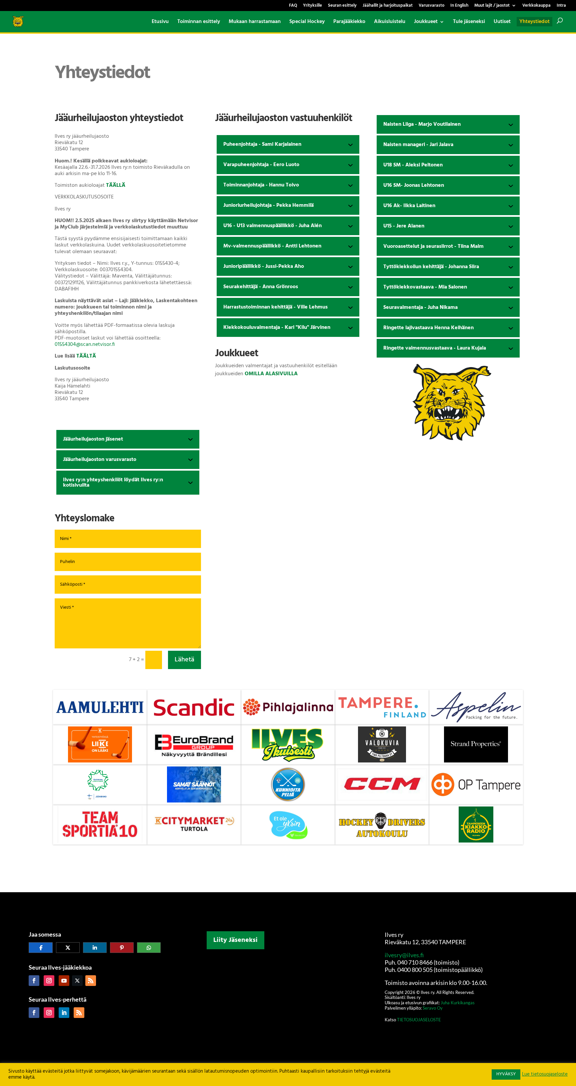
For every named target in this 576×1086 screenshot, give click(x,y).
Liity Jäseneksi (235, 940)
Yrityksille (312, 6)
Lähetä (184, 659)
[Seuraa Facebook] (34, 980)
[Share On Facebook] (40, 948)
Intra (561, 6)
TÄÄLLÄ (115, 185)
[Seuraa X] (77, 980)
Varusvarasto (431, 6)
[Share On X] (67, 948)
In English (459, 6)
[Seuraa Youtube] (64, 980)
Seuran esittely (342, 6)
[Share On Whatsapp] (148, 948)
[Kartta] (288, 1004)
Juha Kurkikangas (458, 1002)
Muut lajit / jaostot (492, 6)
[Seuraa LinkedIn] (64, 1012)
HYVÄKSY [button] (506, 1074)
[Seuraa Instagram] (49, 980)
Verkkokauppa (536, 6)
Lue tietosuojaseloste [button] (545, 1075)
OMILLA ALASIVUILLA (271, 374)
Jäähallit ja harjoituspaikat (388, 6)
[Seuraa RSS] (90, 980)
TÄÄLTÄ (86, 356)
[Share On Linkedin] (94, 948)
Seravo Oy (433, 1008)
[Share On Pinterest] (121, 948)
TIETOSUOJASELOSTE (418, 1019)
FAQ (293, 6)
